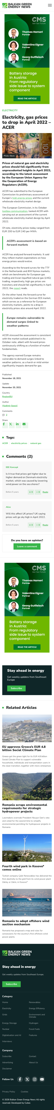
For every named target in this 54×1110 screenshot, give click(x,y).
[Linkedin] (18, 425)
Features (33, 1035)
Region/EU (7, 396)
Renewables (34, 1002)
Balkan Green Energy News (23, 1099)
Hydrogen (33, 1023)
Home (5, 1002)
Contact (32, 1056)
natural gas (35, 443)
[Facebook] (5, 425)
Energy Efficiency (37, 1008)
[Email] (25, 425)
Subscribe (16, 688)
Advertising (7, 1062)
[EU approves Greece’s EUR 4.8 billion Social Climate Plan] (27, 728)
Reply (45, 492)
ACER (5, 443)
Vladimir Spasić (10, 405)
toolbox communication (14, 211)
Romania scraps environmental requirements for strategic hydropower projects (24, 808)
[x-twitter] (27, 1079)
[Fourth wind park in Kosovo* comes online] (27, 848)
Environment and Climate (37, 1015)
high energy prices (22, 198)
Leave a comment (27, 546)
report (17, 288)
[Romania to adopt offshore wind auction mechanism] (27, 903)
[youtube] (42, 1079)
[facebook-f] (20, 1079)
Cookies (24, 1092)
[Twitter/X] (12, 425)
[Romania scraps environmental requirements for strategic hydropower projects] (27, 786)
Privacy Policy (8, 1092)
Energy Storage (9, 1023)
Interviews (7, 1041)
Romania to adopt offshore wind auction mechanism (25, 922)
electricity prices (19, 443)
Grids (4, 1014)
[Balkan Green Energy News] (17, 5)
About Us (33, 1062)
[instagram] (35, 1079)
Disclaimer (7, 1068)
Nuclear (5, 1029)
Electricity (10, 110)
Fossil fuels (34, 1029)
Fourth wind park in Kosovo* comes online (23, 868)
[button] (50, 5)
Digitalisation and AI (11, 1035)
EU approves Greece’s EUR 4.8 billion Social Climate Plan (24, 748)
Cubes (27, 1102)
